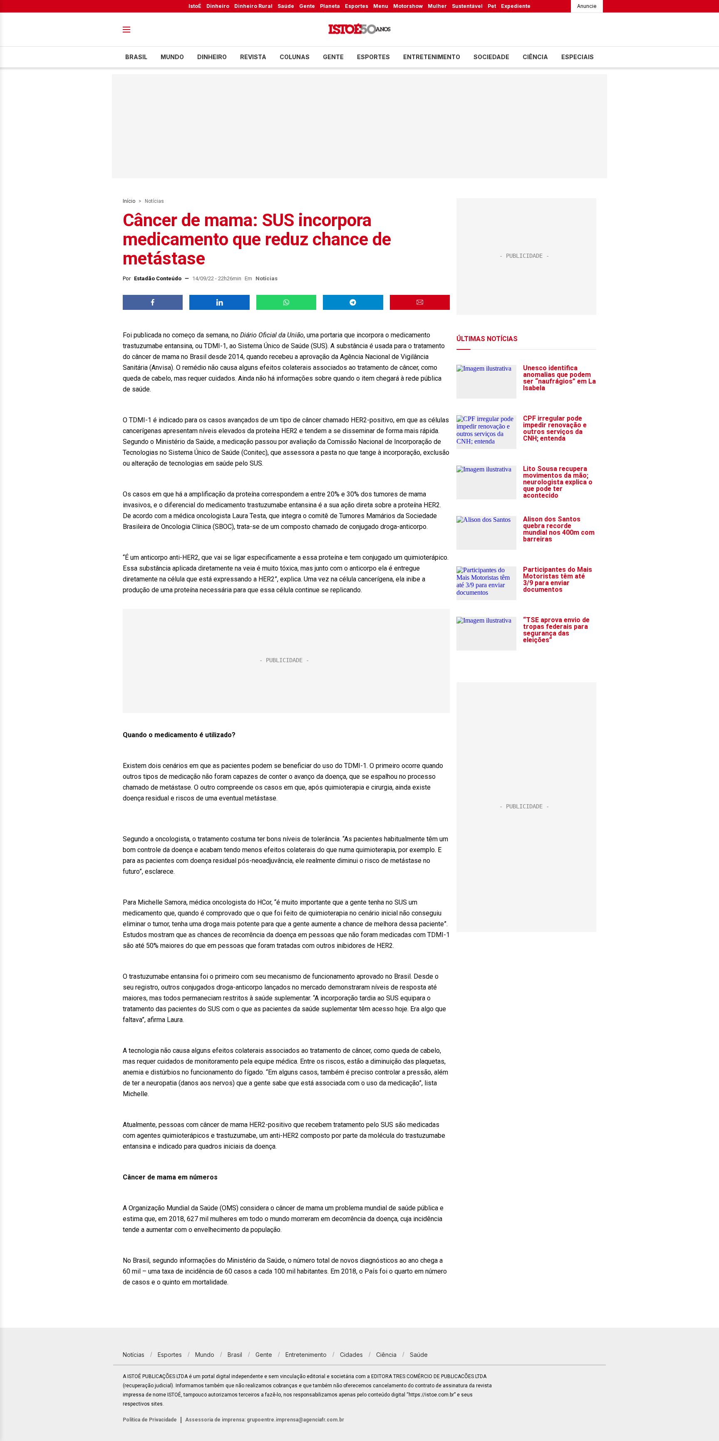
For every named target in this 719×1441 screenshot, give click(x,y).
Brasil (136, 56)
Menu (380, 6)
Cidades (351, 1354)
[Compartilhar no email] (420, 302)
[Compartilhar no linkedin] (219, 302)
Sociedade (491, 56)
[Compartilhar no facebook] (153, 302)
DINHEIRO (212, 56)
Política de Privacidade (150, 1420)
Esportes (356, 6)
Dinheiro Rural (253, 6)
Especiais (577, 56)
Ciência (535, 56)
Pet (492, 6)
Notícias (154, 201)
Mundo (172, 56)
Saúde (286, 6)
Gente (307, 6)
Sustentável (467, 6)
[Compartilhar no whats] (286, 302)
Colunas (295, 56)
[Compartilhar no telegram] (353, 302)
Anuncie (587, 6)
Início (129, 201)
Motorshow (408, 6)
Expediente (516, 6)
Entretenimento (431, 56)
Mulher (437, 6)
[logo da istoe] (359, 30)
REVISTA (253, 56)
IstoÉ (194, 6)
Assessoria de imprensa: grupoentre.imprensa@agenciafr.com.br (264, 1420)
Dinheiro (217, 6)
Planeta (330, 6)
